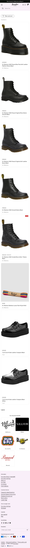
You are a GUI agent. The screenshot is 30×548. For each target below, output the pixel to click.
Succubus (15, 543)
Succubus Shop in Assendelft (8, 476)
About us (3, 480)
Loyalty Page (4, 500)
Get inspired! (4, 514)
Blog (2, 516)
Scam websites (4, 486)
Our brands (3, 484)
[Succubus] (15, 4)
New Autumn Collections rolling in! (15, 1)
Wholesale (3, 508)
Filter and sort (8, 16)
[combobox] (15, 8)
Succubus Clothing (5, 478)
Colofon (3, 542)
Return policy (4, 498)
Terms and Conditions (11, 542)
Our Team (3, 482)
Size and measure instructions (8, 494)
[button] (27, 4)
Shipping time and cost (6, 496)
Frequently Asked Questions (7, 492)
